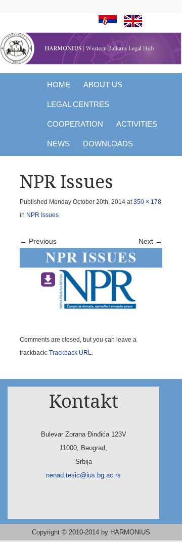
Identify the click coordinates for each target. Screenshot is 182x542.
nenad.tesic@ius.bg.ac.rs (83, 475)
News (58, 143)
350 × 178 (147, 201)
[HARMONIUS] (91, 48)
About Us (102, 84)
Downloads (108, 143)
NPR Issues (42, 215)
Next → (150, 241)
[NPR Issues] (91, 284)
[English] (130, 24)
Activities (136, 124)
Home (58, 84)
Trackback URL (70, 352)
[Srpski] (105, 24)
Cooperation (75, 124)
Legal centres (78, 104)
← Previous (38, 241)
